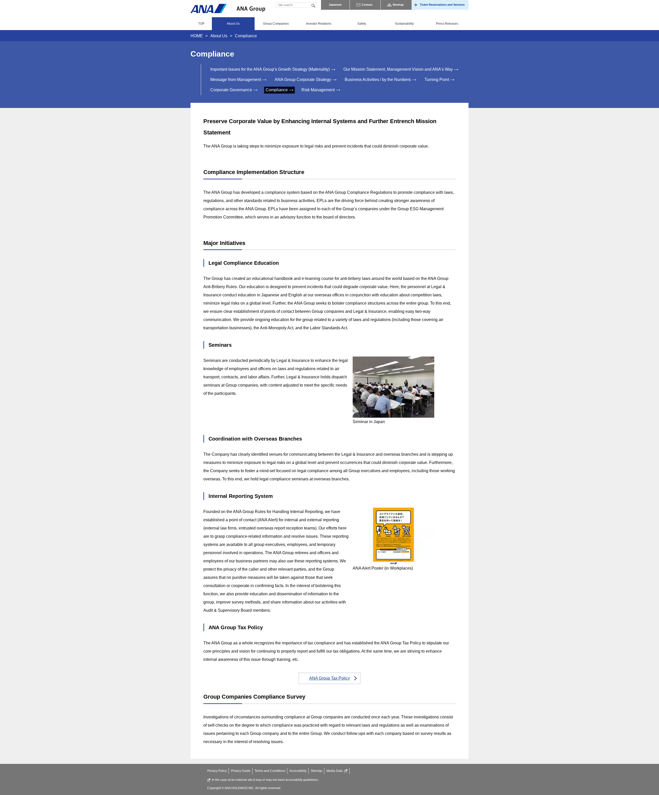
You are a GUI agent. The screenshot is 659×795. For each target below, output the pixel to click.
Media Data (334, 771)
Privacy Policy (217, 771)
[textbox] (296, 4)
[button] (233, 23)
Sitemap (398, 4)
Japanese (335, 4)
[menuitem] (201, 23)
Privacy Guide (240, 771)
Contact (367, 4)
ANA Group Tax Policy (329, 678)
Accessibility (298, 771)
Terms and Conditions (270, 771)
